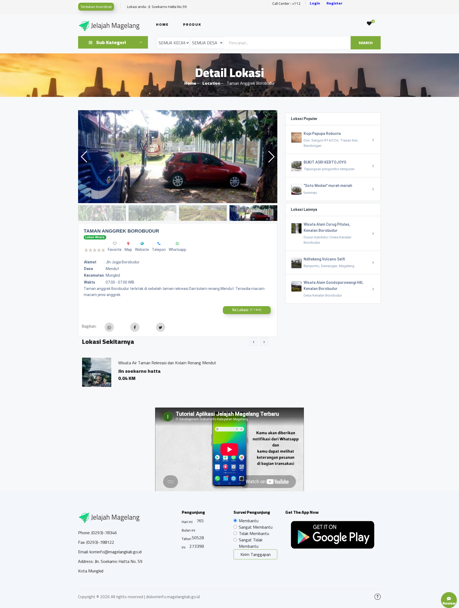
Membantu (248, 520)
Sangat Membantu (256, 527)
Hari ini (187, 521)
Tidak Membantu (254, 533)
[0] (369, 24)
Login (315, 3)
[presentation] (253, 342)
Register (334, 3)
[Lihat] (177, 156)
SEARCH (366, 42)
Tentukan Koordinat (96, 6)
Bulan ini (188, 530)
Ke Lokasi (246, 310)
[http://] (142, 243)
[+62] (159, 243)
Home (162, 24)
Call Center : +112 (286, 3)
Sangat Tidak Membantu (250, 543)
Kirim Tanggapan (255, 554)
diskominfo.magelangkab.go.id (173, 597)
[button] (271, 156)
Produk (192, 24)
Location (211, 83)
